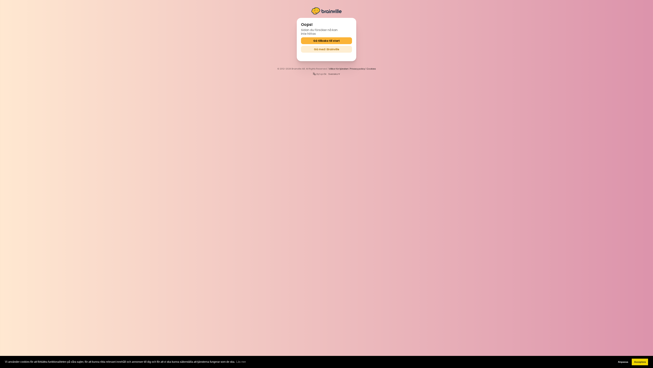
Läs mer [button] (241, 361)
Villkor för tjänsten (338, 68)
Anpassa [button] (623, 362)
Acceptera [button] (640, 362)
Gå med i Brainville (326, 49)
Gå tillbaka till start (326, 41)
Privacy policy (357, 68)
